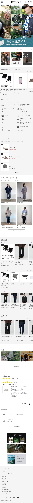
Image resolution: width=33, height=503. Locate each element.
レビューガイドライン (7, 493)
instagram (2, 497)
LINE (14, 497)
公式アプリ (5, 471)
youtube (18, 497)
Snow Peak (16, 2)
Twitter (6, 497)
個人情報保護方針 (6, 489)
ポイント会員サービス (8, 474)
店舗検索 (4, 479)
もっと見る (28, 71)
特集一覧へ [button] (16, 366)
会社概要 (4, 484)
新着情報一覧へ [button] (16, 426)
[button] (15, 172)
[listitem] (14, 389)
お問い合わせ (5, 481)
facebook (10, 497)
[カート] (31, 2)
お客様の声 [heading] (6, 376)
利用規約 (4, 487)
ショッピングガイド (7, 469)
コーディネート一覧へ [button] (16, 231)
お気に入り (28, 2)
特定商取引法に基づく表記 (8, 491)
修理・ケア (5, 476)
